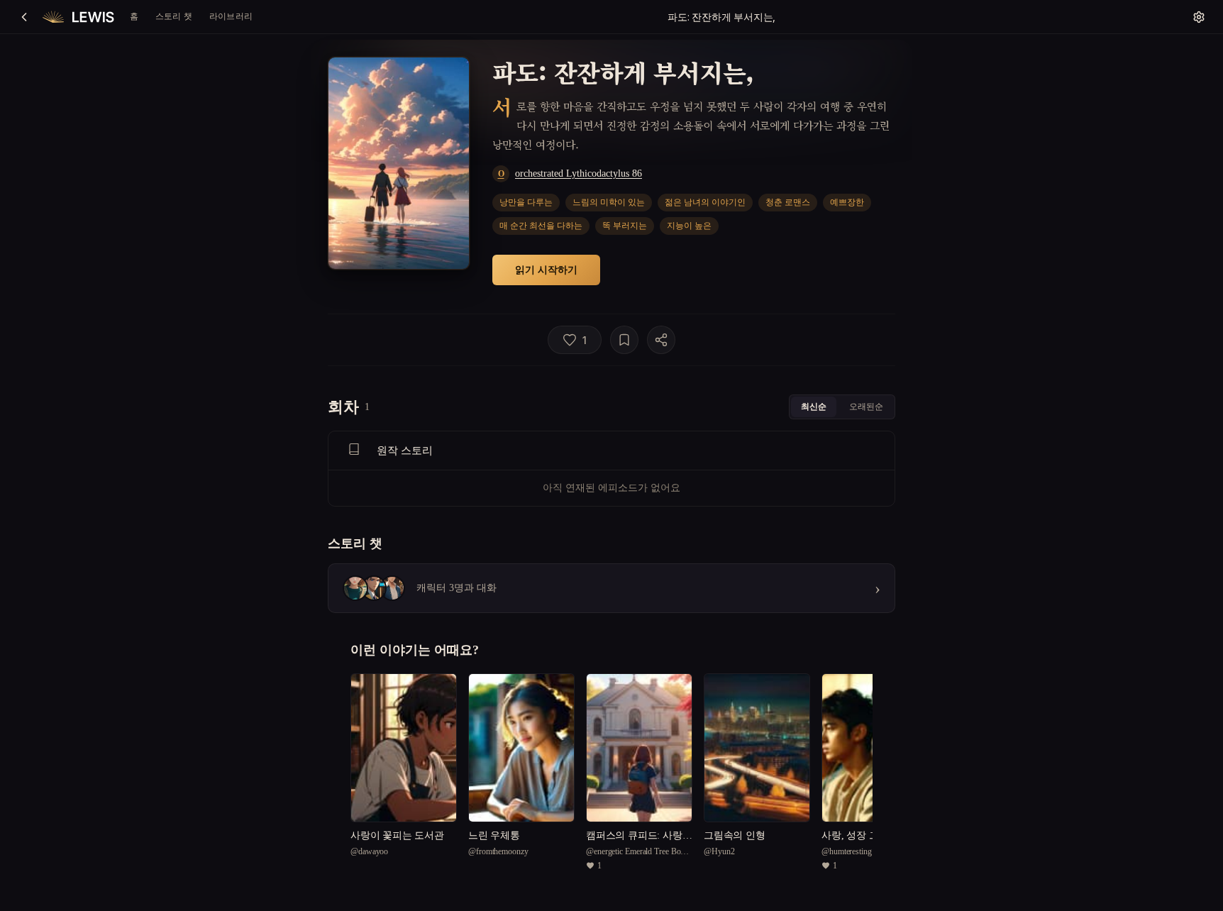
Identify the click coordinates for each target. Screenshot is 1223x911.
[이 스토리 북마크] (624, 340)
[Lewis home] (78, 17)
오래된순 (866, 406)
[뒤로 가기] (24, 17)
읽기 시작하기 (546, 269)
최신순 (813, 406)
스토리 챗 (173, 16)
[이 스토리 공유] (661, 340)
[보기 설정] (1198, 17)
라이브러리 (231, 16)
